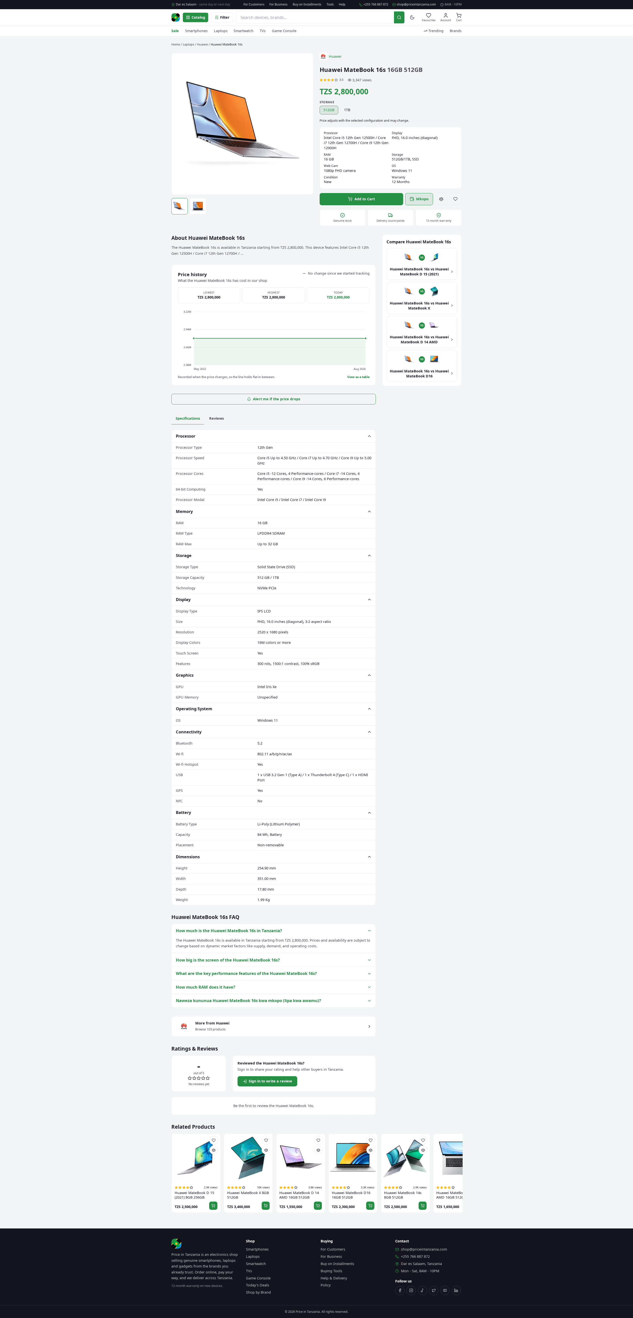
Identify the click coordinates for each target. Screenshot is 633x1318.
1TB (347, 109)
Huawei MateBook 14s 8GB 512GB (403, 1195)
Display (183, 599)
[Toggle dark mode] (412, 17)
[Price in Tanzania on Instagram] (411, 1290)
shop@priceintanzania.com (416, 4)
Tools (330, 4)
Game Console (284, 30)
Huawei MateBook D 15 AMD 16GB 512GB (456, 1195)
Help (342, 4)
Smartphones (196, 30)
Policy (326, 1285)
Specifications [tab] (188, 418)
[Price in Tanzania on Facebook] (399, 1290)
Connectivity (188, 732)
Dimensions (188, 857)
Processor (185, 436)
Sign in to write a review (270, 1081)
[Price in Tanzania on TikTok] (422, 1290)
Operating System (194, 708)
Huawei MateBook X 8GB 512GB (248, 1195)
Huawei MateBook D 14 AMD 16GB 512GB (299, 1195)
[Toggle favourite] (455, 199)
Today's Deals (257, 1285)
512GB (328, 109)
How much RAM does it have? (205, 987)
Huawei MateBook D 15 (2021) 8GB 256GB (194, 1195)
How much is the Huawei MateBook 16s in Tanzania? (229, 930)
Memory (184, 511)
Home (175, 44)
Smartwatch (243, 30)
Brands (456, 30)
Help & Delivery (334, 1278)
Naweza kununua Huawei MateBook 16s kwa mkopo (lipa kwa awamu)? (248, 1000)
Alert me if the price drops (276, 399)
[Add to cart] (213, 1206)
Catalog (198, 17)
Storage (184, 555)
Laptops (221, 30)
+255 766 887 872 (375, 4)
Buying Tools (331, 1270)
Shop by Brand (258, 1292)
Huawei (202, 44)
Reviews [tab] (216, 418)
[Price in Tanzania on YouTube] (445, 1290)
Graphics (185, 675)
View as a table (358, 377)
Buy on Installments (307, 4)
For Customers (253, 4)
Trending (435, 30)
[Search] (399, 17)
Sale (175, 30)
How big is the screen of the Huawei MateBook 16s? (228, 960)
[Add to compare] (441, 199)
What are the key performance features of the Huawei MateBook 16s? (246, 973)
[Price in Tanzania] (175, 17)
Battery (183, 812)
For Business (278, 4)
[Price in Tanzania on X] (433, 1290)
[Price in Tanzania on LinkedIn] (456, 1290)
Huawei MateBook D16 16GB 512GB (351, 1195)
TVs (263, 30)
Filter (225, 17)
